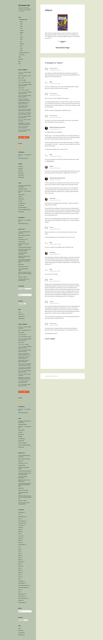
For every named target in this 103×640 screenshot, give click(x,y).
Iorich (21, 46)
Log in (19, 312)
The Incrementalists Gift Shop (24, 209)
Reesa (19, 570)
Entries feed (20, 314)
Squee (19, 574)
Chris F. (52, 166)
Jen (19, 546)
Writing (20, 600)
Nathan (19, 559)
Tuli (19, 591)
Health (19, 540)
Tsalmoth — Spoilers (22, 277)
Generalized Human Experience (24, 247)
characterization (21, 521)
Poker (19, 564)
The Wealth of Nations (22, 587)
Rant (19, 568)
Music (19, 61)
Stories (19, 57)
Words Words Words (22, 598)
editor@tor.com (50, 161)
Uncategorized (21, 594)
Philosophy (20, 561)
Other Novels (22, 54)
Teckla (21, 26)
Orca (21, 35)
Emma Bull (20, 166)
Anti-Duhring (21, 512)
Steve (19, 576)
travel (19, 589)
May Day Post (21, 264)
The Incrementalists (22, 207)
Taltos (21, 28)
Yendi (21, 23)
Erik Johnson (21, 123)
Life (19, 551)
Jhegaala (22, 43)
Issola (21, 39)
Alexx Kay (52, 198)
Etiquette (20, 527)
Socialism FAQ (21, 205)
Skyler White (21, 175)
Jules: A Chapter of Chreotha (24, 235)
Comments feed (21, 316)
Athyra (21, 32)
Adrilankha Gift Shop (22, 189)
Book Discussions (21, 516)
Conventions (20, 525)
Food (19, 533)
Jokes (19, 548)
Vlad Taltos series (23, 19)
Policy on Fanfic (21, 194)
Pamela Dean (21, 173)
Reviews (20, 572)
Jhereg (21, 21)
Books (19, 17)
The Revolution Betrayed (23, 585)
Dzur (21, 41)
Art (19, 514)
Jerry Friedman (21, 102)
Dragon (21, 37)
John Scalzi (20, 170)
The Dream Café (24, 5)
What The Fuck (21, 596)
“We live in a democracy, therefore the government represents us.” (25, 273)
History (19, 542)
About (19, 63)
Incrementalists (21, 544)
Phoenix (21, 30)
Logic (19, 553)
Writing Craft (21, 211)
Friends (19, 538)
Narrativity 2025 (21, 241)
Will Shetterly (21, 177)
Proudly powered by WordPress (51, 376)
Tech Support (21, 581)
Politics (19, 566)
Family (19, 529)
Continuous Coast (21, 523)
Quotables (20, 196)
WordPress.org (21, 318)
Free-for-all (20, 536)
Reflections (20, 237)
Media (19, 555)
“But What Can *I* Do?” (26, 75)
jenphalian (20, 168)
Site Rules (20, 201)
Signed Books (21, 198)
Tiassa (21, 48)
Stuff (19, 579)
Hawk (21, 50)
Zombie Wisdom (21, 602)
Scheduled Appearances (23, 158)
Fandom (20, 531)
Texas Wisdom (21, 583)
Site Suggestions (21, 203)
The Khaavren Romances (24, 52)
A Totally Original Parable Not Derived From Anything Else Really (24, 261)
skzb (19, 75)
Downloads (20, 59)
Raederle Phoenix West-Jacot (57, 127)
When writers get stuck (23, 266)
